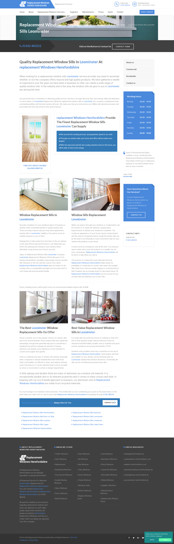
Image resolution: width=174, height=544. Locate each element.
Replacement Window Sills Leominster (88, 416)
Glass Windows (61, 488)
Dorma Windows (84, 475)
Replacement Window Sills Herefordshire (38, 413)
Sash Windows (61, 459)
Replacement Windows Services (51, 12)
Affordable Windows (109, 475)
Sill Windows (83, 459)
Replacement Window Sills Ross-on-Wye (38, 416)
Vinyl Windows (107, 454)
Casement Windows (109, 470)
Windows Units (84, 485)
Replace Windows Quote (84, 497)
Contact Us (109, 402)
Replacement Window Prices (109, 500)
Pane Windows (84, 454)
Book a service (147, 12)
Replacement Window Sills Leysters (36, 420)
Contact (120, 12)
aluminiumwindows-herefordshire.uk (138, 470)
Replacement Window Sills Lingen (36, 424)
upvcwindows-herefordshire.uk (136, 480)
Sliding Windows (107, 480)
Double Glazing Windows (60, 481)
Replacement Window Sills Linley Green (88, 424)
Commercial (131, 69)
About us (130, 62)
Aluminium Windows (109, 459)
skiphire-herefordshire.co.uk (135, 464)
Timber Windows (61, 454)
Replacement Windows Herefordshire (37, 428)
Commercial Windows (63, 475)
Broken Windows (84, 491)
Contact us (130, 83)
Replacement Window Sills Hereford (87, 413)
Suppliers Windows (108, 485)
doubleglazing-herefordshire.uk (136, 475)
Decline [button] (152, 539)
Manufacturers (88, 12)
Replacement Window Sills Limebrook (87, 420)
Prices (101, 12)
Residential (131, 76)
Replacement (60, 464)
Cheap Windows (84, 480)
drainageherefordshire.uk (134, 454)
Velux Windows (84, 470)
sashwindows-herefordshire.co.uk (137, 459)
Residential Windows (63, 470)
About (31, 12)
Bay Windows (83, 464)
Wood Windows (107, 464)
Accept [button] (165, 539)
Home (22, 12)
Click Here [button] (159, 536)
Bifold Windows (61, 499)
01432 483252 (125, 5)
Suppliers (74, 12)
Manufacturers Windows (106, 492)
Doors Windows (61, 493)
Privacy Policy (33, 540)
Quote (110, 12)
